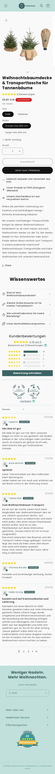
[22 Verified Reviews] (27, 752)
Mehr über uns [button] (15, 710)
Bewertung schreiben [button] (27, 373)
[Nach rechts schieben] (34, 72)
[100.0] (19, 391)
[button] (6, 6)
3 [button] (28, 651)
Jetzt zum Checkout (27, 170)
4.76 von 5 (35, 342)
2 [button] (23, 651)
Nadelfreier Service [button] (17, 717)
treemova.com (17, 766)
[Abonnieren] (46, 693)
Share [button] (8, 265)
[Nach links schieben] (21, 72)
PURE (9, 115)
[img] (9, 417)
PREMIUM (24, 115)
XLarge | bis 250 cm (18, 126)
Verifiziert (25, 401)
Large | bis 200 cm (17, 133)
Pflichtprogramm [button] (16, 725)
